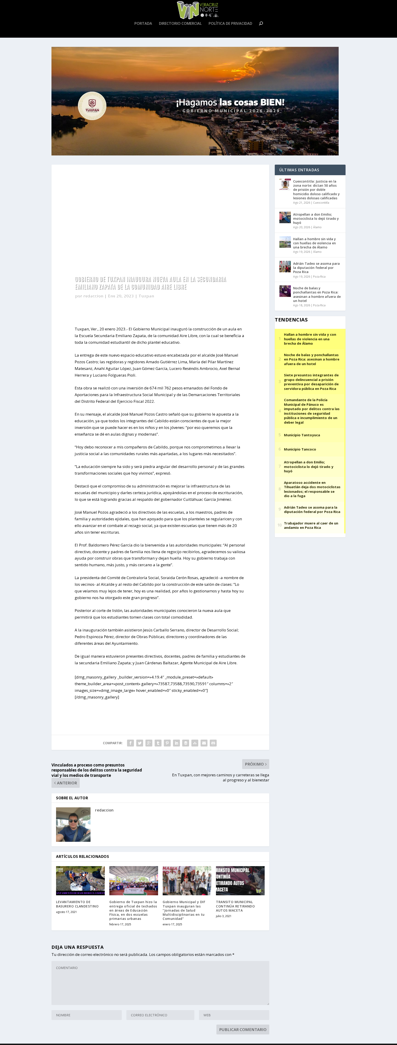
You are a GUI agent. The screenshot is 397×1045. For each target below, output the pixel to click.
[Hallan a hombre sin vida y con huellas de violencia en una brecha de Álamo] (285, 242)
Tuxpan (146, 295)
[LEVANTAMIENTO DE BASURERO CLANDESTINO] (80, 880)
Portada (143, 24)
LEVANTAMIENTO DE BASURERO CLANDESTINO (77, 904)
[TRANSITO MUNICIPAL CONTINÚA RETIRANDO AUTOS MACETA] (240, 880)
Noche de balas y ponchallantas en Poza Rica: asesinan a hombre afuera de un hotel (317, 294)
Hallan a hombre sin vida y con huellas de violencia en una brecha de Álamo (314, 243)
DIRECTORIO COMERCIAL (180, 24)
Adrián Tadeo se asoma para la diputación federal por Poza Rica (316, 267)
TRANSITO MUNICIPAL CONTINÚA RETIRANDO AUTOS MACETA (235, 906)
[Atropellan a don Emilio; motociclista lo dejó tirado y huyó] (285, 217)
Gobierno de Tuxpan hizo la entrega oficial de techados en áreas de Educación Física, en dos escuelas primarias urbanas (133, 910)
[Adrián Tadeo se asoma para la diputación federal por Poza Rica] (285, 266)
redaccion (93, 295)
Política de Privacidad (230, 24)
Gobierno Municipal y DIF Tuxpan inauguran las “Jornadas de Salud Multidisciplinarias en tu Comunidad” (184, 910)
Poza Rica (319, 277)
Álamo (317, 227)
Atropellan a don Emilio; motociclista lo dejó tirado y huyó (316, 218)
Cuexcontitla (321, 203)
